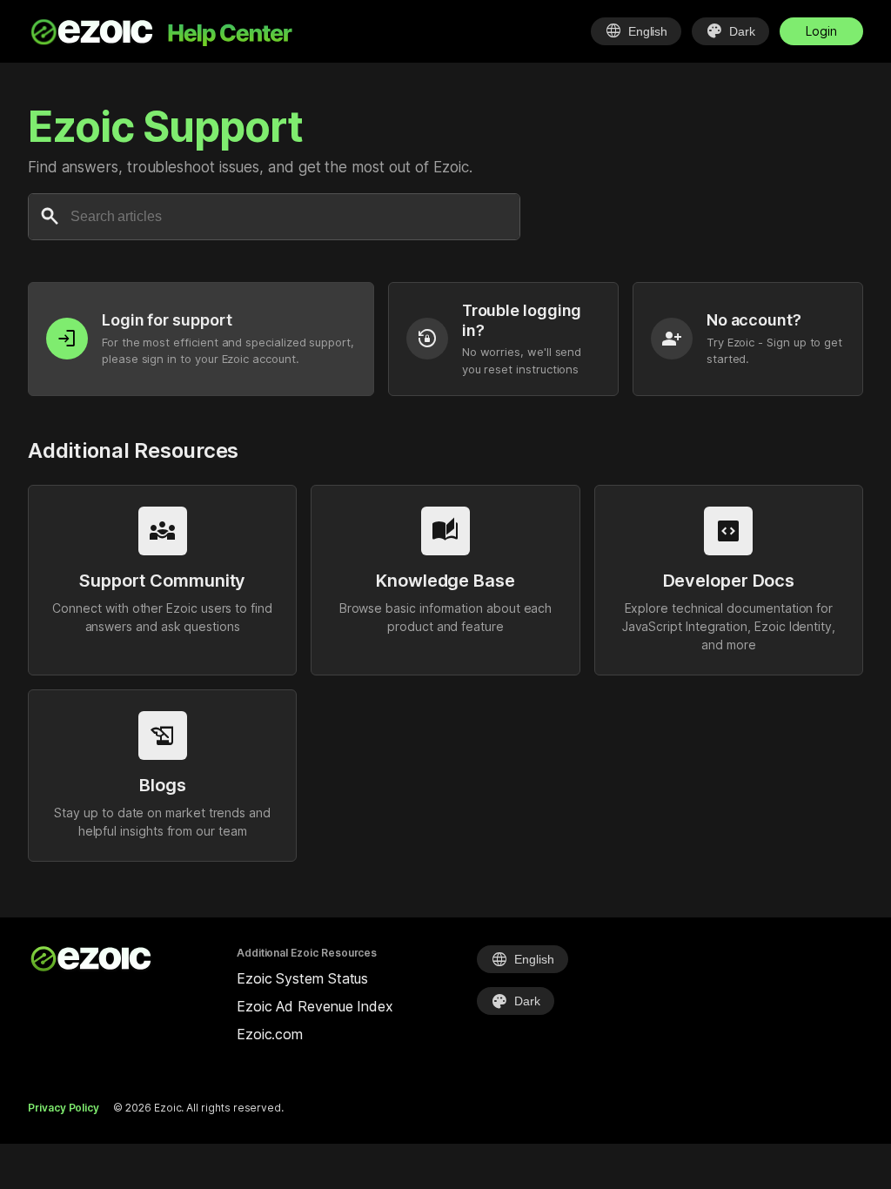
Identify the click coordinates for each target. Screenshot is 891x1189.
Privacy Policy (63, 1107)
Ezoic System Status (302, 978)
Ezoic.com (270, 1034)
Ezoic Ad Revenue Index (315, 1006)
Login (821, 31)
